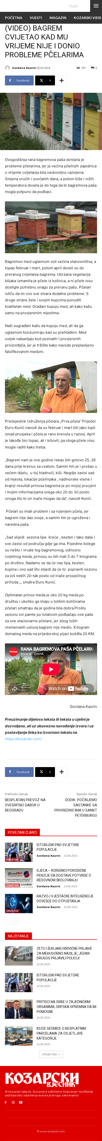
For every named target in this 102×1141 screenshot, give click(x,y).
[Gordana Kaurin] (8, 67)
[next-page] (16, 921)
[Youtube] (21, 1102)
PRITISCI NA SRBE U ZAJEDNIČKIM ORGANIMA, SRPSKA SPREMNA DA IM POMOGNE (66, 1006)
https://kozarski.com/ (23, 738)
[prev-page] (8, 921)
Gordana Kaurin (24, 68)
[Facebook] (5, 1102)
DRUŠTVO (12, 859)
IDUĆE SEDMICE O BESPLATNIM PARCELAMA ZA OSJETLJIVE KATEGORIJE (61, 1033)
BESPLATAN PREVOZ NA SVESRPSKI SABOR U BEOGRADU (25, 805)
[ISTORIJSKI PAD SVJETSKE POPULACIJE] (19, 852)
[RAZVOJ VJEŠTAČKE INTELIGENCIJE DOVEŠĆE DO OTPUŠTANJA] (19, 903)
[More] (61, 80)
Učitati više (49, 1054)
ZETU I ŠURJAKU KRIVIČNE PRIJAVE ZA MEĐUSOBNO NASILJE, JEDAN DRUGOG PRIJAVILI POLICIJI (64, 953)
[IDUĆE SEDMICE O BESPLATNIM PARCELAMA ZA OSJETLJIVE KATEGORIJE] (19, 1035)
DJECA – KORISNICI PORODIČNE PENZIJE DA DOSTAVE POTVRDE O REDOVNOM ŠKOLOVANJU (64, 875)
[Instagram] (13, 1102)
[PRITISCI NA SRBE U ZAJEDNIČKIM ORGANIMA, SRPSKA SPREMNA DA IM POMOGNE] (19, 1009)
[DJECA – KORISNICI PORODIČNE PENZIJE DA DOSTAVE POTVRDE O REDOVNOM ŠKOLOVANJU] (19, 878)
